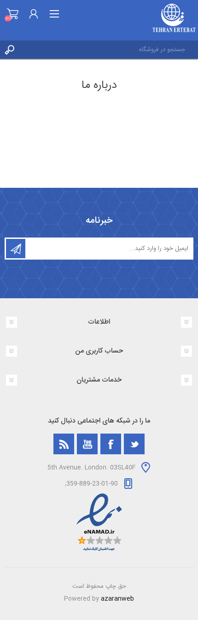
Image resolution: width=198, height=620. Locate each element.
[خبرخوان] (63, 444)
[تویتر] (134, 444)
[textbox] (108, 50)
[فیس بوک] (110, 444)
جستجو (9, 50)
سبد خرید (12, 14)
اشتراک (15, 248)
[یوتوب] (87, 444)
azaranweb (117, 599)
